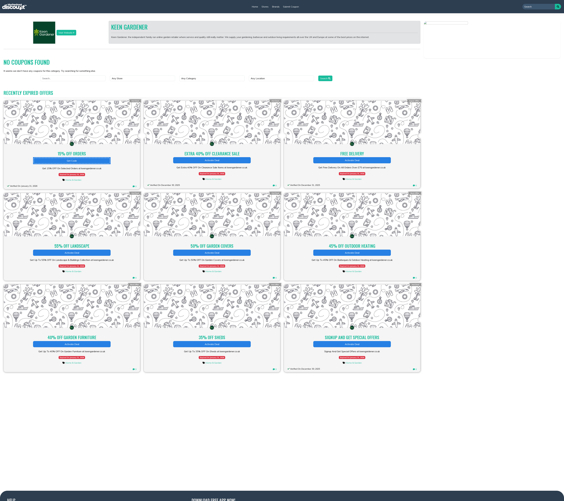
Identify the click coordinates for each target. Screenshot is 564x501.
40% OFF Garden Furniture (72, 337)
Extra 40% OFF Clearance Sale (212, 154)
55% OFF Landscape (71, 246)
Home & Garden (73, 180)
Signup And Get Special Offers (352, 337)
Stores (265, 6)
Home (255, 6)
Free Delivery (352, 154)
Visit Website (65, 32)
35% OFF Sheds (212, 337)
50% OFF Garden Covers (212, 246)
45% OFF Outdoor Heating (352, 246)
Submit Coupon (291, 6)
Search (324, 78)
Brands (276, 6)
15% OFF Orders (72, 154)
